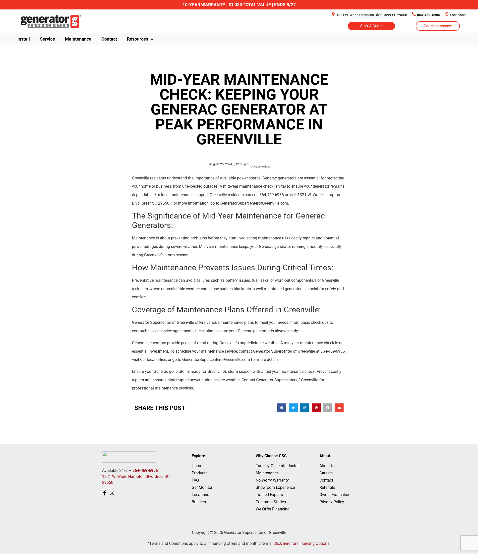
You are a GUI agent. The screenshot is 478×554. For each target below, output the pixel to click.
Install (23, 39)
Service (47, 39)
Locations (458, 15)
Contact (109, 39)
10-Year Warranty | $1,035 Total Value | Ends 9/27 (239, 4)
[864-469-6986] (414, 14)
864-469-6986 (428, 15)
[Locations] (447, 14)
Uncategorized (260, 166)
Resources (137, 39)
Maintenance (78, 39)
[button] (281, 407)
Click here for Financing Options (301, 543)
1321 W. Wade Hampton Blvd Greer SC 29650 (371, 15)
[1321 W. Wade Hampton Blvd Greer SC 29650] (333, 14)
